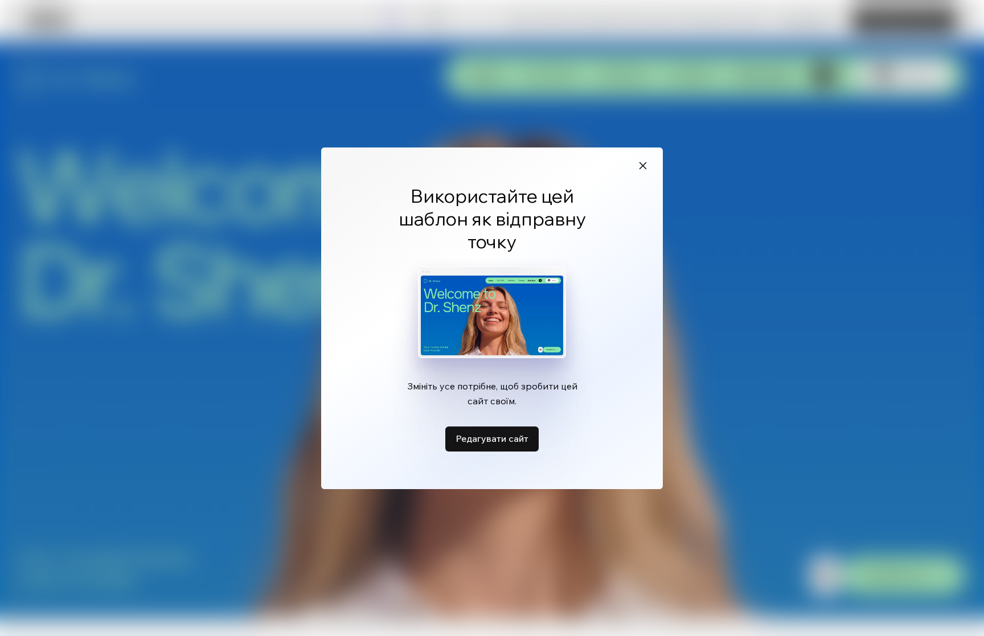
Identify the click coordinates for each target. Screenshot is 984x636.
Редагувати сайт (492, 438)
